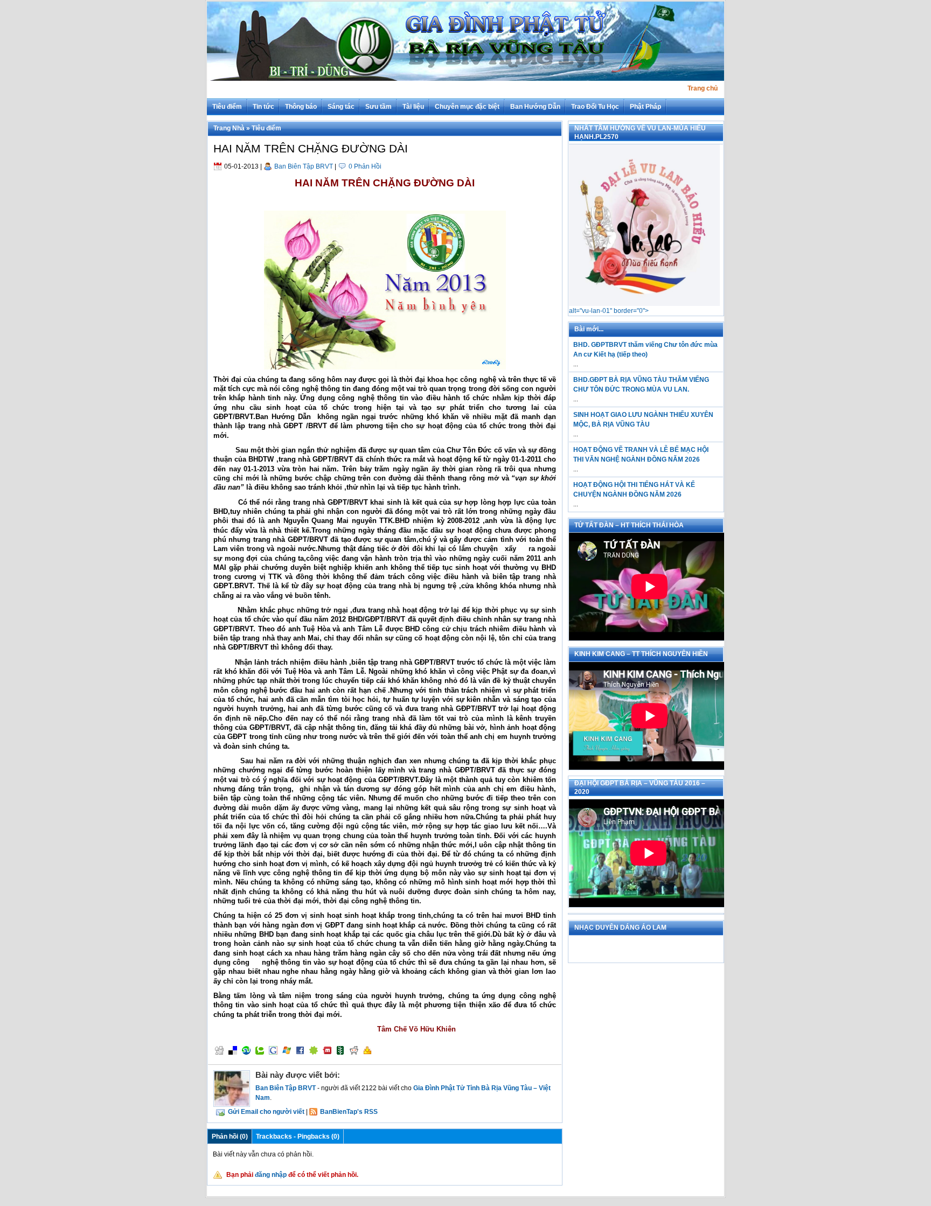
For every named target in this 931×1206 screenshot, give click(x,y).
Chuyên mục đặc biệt (467, 106)
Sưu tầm (378, 106)
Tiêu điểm (227, 106)
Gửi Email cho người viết (266, 1112)
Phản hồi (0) (230, 1136)
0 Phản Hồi (365, 166)
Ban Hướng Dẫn (535, 106)
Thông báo (301, 106)
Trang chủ (702, 88)
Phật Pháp (645, 106)
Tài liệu (413, 106)
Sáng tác (341, 106)
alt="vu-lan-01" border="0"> (609, 311)
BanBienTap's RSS (349, 1112)
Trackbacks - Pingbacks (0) (297, 1136)
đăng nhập (271, 1175)
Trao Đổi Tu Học (595, 106)
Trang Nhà (229, 128)
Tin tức (263, 106)
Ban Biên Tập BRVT (303, 166)
